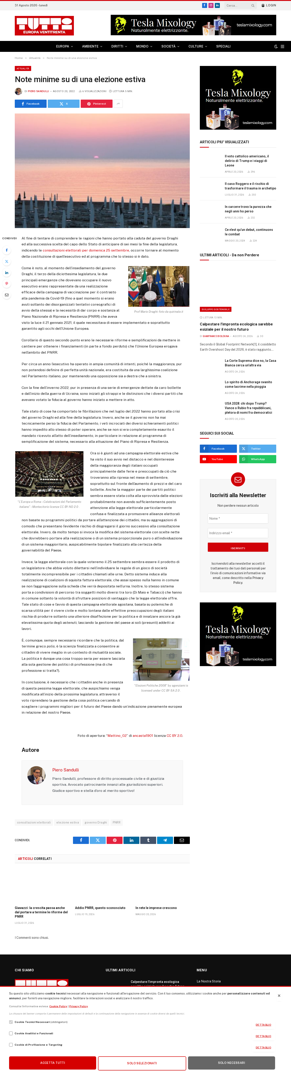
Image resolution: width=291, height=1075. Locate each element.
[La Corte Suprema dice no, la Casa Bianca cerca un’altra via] (210, 366)
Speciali (223, 46)
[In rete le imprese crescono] (162, 886)
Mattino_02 (117, 735)
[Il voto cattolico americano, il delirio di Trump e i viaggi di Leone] (210, 161)
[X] (6, 261)
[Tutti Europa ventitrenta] (44, 26)
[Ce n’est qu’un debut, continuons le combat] (210, 235)
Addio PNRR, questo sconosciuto (100, 908)
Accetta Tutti (52, 1063)
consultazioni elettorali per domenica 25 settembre (86, 250)
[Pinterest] (6, 283)
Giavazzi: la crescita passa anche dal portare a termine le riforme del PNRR (41, 912)
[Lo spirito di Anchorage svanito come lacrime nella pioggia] (210, 387)
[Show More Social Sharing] (118, 104)
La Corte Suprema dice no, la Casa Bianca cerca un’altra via (250, 363)
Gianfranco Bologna (216, 336)
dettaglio (263, 1024)
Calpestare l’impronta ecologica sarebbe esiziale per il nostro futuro (236, 327)
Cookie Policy (58, 1006)
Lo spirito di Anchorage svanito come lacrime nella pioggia (248, 384)
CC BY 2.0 (174, 735)
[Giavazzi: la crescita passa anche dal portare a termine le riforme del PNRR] (42, 886)
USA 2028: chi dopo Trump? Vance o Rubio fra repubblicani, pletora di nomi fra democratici (248, 408)
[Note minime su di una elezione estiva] (102, 170)
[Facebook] (6, 250)
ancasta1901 (143, 735)
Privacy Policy (78, 1006)
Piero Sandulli (38, 91)
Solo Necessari (231, 1063)
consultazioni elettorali (34, 822)
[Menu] (282, 46)
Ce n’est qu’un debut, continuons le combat (249, 232)
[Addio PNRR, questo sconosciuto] (102, 886)
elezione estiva (67, 822)
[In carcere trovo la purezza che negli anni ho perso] (210, 212)
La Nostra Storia (209, 981)
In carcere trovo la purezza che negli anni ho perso (248, 209)
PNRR (117, 822)
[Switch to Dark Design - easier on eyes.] (276, 46)
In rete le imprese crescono (156, 908)
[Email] (6, 294)
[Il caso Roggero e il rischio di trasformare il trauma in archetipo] (210, 189)
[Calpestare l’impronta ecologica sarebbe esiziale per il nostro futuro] (238, 289)
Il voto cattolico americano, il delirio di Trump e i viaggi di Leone (247, 160)
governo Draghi (96, 822)
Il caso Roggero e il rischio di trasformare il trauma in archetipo (250, 186)
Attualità (23, 68)
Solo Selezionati (142, 1063)
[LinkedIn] (6, 272)
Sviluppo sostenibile (216, 309)
